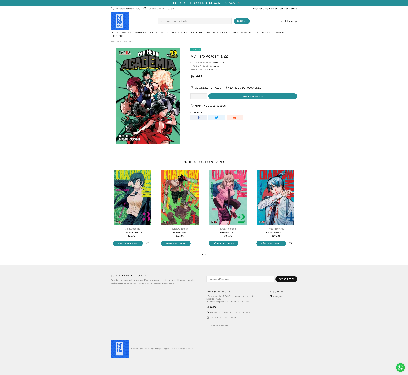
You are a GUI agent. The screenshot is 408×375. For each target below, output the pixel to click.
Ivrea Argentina (210, 69)
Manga (215, 66)
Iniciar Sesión (271, 8)
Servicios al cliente (288, 8)
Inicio (113, 41)
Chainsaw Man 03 (132, 232)
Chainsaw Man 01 (180, 232)
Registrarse (257, 8)
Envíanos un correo (220, 325)
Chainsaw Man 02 (228, 232)
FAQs (217, 299)
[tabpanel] (132, 211)
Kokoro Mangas (120, 21)
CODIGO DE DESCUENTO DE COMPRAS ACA (204, 2)
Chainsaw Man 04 (275, 232)
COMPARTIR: (196, 112)
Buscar (242, 21)
